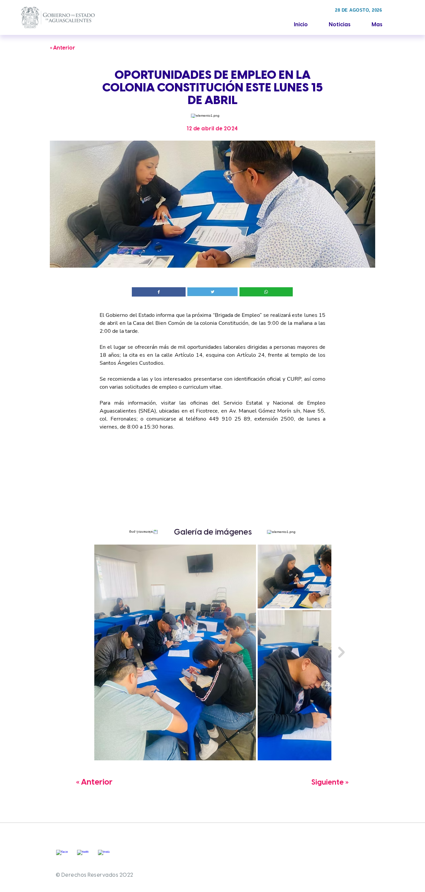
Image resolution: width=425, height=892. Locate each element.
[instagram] (104, 855)
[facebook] (62, 855)
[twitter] (83, 855)
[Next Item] (341, 652)
